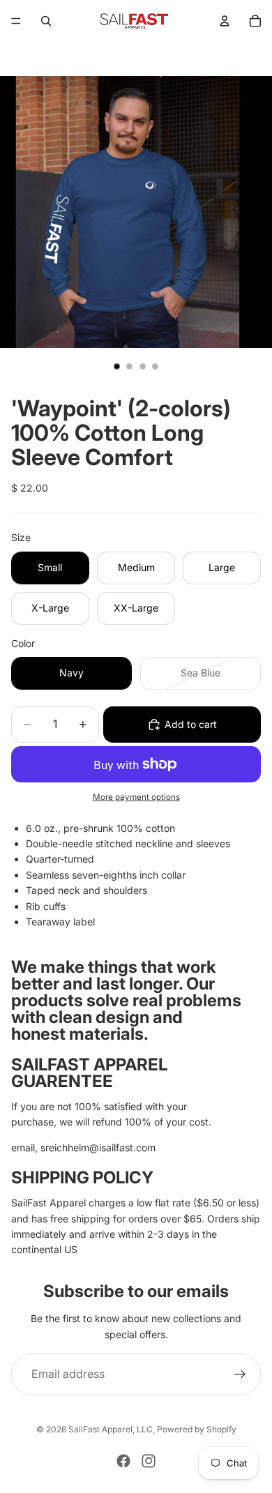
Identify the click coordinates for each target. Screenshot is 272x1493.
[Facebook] (123, 1461)
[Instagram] (148, 1461)
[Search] (46, 21)
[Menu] (16, 21)
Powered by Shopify (196, 1429)
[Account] (224, 21)
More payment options (136, 797)
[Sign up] (240, 1374)
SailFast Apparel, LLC (110, 1429)
